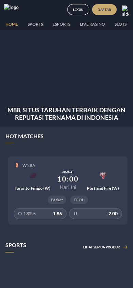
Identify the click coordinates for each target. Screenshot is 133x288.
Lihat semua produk (101, 247)
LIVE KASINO (92, 24)
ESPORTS (61, 24)
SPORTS (35, 24)
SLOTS (121, 24)
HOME (11, 24)
